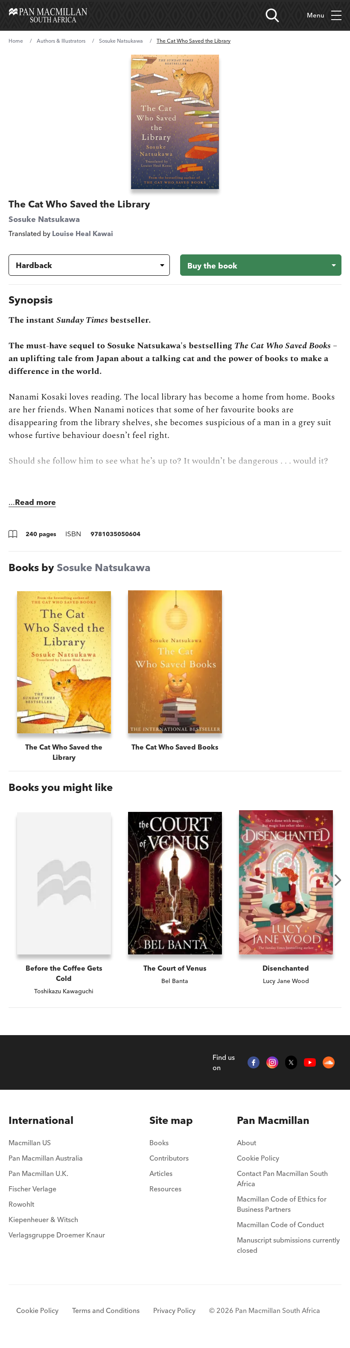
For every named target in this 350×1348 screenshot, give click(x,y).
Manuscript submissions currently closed (288, 1245)
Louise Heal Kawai (82, 233)
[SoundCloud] (329, 1062)
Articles (160, 1173)
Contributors (169, 1158)
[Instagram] (272, 1062)
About (246, 1142)
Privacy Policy (174, 1310)
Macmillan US (30, 1142)
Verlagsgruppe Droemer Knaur (57, 1235)
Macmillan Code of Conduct (280, 1224)
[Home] (48, 15)
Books (159, 1142)
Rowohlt (21, 1204)
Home (16, 41)
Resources (165, 1189)
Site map (171, 1120)
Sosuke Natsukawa (121, 41)
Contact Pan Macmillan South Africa (282, 1178)
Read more (35, 502)
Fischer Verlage (32, 1189)
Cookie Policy (258, 1158)
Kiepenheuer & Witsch (43, 1219)
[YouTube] (310, 1062)
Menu (315, 15)
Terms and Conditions (106, 1310)
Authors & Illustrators (61, 41)
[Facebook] (254, 1062)
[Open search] (272, 15)
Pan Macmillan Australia (46, 1158)
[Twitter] (291, 1062)
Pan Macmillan (273, 1120)
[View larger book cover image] (175, 122)
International (41, 1120)
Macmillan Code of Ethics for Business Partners (282, 1204)
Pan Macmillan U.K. (38, 1173)
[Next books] (338, 880)
